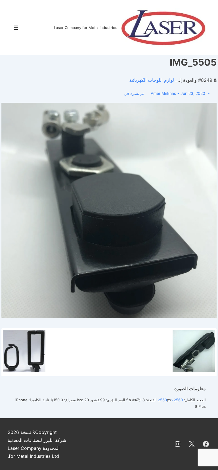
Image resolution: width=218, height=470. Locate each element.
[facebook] (205, 444)
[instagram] (177, 444)
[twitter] (191, 444)
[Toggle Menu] (16, 27)
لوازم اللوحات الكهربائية (151, 80)
